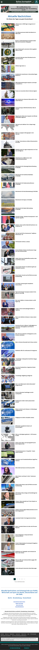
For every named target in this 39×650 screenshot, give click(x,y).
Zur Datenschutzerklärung (15, 648)
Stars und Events (19, 605)
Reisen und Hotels (19, 603)
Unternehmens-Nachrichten (19, 601)
